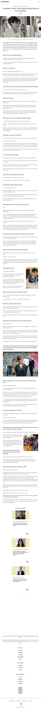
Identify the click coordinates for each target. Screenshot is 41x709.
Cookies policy (24, 700)
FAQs (20, 677)
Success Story (16, 6)
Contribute (20, 665)
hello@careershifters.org (20, 501)
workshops (23, 641)
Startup (26, 6)
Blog (20, 659)
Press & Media (20, 656)
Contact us (20, 683)
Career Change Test (33, 640)
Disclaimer (30, 700)
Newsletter (20, 679)
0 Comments (20, 13)
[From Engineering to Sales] (27, 590)
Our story (20, 650)
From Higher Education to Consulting (20, 549)
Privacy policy (18, 700)
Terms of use (11, 700)
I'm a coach (20, 667)
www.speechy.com (24, 493)
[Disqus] (20, 615)
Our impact (20, 652)
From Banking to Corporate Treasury (20, 521)
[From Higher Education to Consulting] (27, 562)
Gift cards (20, 681)
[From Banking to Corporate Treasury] (27, 534)
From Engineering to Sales (18, 577)
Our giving (20, 654)
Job (22, 6)
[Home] (4, 2)
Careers (20, 669)
